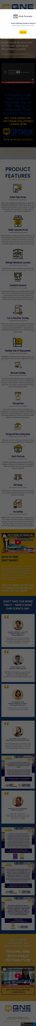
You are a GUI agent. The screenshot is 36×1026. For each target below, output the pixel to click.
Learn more (23, 32)
